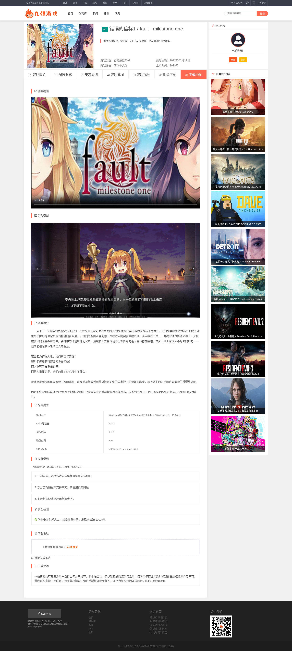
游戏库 (83, 13)
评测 (106, 13)
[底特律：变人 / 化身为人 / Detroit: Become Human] (238, 246)
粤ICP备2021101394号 (162, 646)
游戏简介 (38, 75)
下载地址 (195, 75)
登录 (263, 3)
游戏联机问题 (159, 628)
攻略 (95, 3)
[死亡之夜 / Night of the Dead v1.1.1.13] (238, 396)
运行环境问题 (159, 617)
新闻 (95, 13)
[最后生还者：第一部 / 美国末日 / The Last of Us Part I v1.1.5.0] (238, 134)
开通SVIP (237, 3)
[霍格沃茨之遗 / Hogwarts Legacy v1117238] (238, 171)
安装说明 (90, 75)
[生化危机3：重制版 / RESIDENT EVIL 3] (238, 358)
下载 (85, 3)
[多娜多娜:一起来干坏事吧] (238, 433)
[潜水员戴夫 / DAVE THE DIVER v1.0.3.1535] (238, 209)
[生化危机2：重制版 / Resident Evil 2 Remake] (238, 321)
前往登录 (72, 547)
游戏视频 (143, 75)
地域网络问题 (159, 632)
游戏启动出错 (159, 625)
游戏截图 (117, 75)
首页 (65, 3)
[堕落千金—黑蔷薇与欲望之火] (238, 97)
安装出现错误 (159, 621)
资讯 (75, 3)
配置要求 (64, 75)
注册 (243, 60)
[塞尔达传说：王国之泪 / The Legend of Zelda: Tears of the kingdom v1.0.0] (238, 284)
